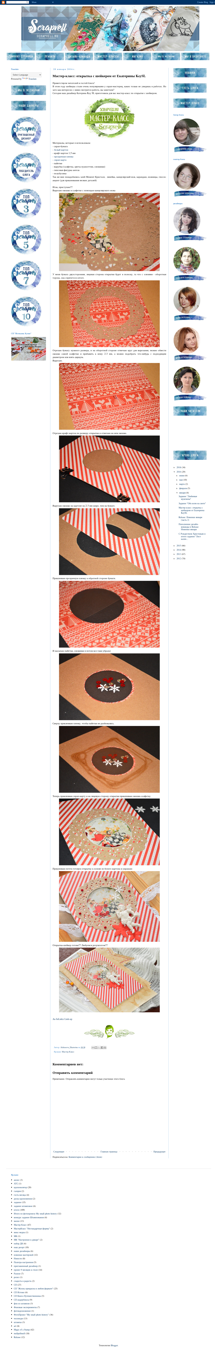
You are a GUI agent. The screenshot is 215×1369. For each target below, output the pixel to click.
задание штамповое (23, 1206)
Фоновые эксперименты (25, 1307)
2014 (179, 549)
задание (17, 1202)
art (15, 1325)
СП (15, 1284)
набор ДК (18, 1243)
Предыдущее (159, 1151)
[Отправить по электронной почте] (93, 1047)
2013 (179, 554)
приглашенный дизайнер (26, 1265)
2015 (179, 545)
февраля (183, 488)
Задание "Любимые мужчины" (188, 497)
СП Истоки (19, 1292)
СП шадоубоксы (21, 1299)
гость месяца (20, 1194)
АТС (16, 1183)
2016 (179, 471)
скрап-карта (60, 159)
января (182, 492)
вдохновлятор (20, 1187)
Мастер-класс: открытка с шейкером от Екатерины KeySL (191, 510)
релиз (16, 1277)
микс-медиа (19, 1232)
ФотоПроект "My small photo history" (31, 1314)
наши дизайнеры (22, 1251)
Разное (17, 1273)
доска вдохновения (23, 1198)
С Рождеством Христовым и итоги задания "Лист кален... (192, 536)
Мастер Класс (68, 1051)
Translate (32, 78)
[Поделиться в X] (99, 1047)
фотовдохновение (22, 1310)
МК (15, 1236)
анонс (16, 1179)
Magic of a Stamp (22, 1329)
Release (17, 1337)
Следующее (58, 1151)
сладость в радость (22, 1280)
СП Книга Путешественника (27, 1295)
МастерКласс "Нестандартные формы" (32, 1228)
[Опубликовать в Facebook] (102, 1047)
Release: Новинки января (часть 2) (190, 518)
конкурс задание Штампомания (29, 1217)
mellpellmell (19, 1333)
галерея (17, 1191)
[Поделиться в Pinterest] (105, 1047)
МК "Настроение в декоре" (26, 1239)
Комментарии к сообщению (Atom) (85, 1156)
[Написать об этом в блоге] (96, 1047)
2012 (179, 558)
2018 (179, 467)
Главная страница (109, 1151)
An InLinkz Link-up (62, 1018)
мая (181, 479)
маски (17, 1220)
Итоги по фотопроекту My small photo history (35, 1213)
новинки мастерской (23, 1254)
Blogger (114, 1345)
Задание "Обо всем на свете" (192, 503)
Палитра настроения (23, 1262)
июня (182, 475)
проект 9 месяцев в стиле (26, 1269)
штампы (18, 1322)
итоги (16, 1209)
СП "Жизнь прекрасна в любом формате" (33, 1288)
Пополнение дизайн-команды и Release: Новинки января (189, 527)
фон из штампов (22, 1303)
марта (182, 483)
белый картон (61, 149)
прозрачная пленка (63, 156)
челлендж (18, 1318)
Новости (18, 1258)
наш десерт (19, 1247)
